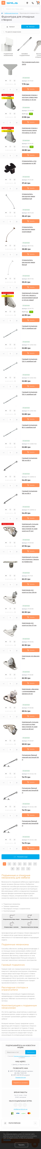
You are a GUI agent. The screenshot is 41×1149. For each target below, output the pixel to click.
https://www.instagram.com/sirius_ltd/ (20, 1105)
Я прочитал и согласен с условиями (22, 1057)
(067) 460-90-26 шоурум (21, 1075)
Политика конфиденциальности (22, 1056)
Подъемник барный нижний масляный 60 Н (30, 790)
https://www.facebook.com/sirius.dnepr (15, 1105)
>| (28, 869)
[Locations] (27, 3)
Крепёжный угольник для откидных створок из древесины (30, 559)
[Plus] (16, 90)
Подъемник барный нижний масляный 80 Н (30, 823)
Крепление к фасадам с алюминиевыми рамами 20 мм (30, 691)
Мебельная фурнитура (11, 13)
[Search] (3, 9)
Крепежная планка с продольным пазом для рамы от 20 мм (30, 130)
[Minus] (3, 90)
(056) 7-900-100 (21, 1073)
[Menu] (3, 3)
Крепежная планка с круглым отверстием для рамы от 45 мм (30, 97)
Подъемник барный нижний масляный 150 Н (30, 757)
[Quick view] (6, 80)
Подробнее (7, 1140)
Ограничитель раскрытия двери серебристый (28, 196)
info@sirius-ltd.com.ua (20, 1109)
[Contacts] (32, 3)
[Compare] (14, 80)
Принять (21, 1145)
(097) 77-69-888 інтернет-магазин (21, 1071)
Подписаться (31, 1052)
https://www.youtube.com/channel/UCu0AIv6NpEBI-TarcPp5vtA (25, 1105)
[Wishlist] (10, 80)
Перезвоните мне (20, 1077)
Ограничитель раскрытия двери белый (28, 262)
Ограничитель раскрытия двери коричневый (28, 229)
